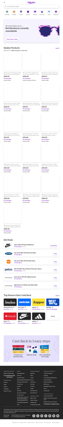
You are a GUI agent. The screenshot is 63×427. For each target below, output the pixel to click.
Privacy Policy (20, 395)
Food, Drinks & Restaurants (50, 377)
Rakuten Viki (15, 422)
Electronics (46, 384)
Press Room (20, 384)
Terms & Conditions (21, 392)
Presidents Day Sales (35, 404)
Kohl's (31, 375)
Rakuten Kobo (31, 422)
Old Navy (32, 384)
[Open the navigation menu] (4, 2)
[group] (12, 67)
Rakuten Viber (23, 422)
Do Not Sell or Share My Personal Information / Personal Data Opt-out (22, 398)
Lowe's (32, 377)
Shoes (45, 388)
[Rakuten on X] (45, 415)
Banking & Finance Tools (49, 386)
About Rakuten (55, 422)
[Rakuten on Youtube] (49, 415)
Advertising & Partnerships (23, 379)
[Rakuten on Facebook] (41, 415)
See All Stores (33, 392)
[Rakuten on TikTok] (37, 415)
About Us (19, 375)
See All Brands (33, 390)
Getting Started (20, 373)
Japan (5, 384)
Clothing (46, 375)
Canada (5, 382)
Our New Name (20, 377)
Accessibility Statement (22, 402)
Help (18, 404)
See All (57, 48)
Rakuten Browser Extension (50, 401)
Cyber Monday (33, 400)
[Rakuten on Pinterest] (53, 415)
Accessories (46, 390)
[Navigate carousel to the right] (59, 11)
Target (31, 388)
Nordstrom (33, 382)
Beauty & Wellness (48, 382)
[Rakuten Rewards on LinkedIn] (57, 415)
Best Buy (32, 373)
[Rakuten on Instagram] (33, 415)
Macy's (32, 379)
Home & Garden (47, 379)
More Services (47, 422)
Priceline (32, 386)
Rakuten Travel (39, 422)
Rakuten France (7, 391)
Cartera (5, 386)
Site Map (19, 390)
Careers (19, 386)
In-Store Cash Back (48, 396)
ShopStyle (6, 388)
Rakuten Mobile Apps (9, 373)
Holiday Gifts (33, 402)
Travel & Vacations (48, 373)
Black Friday (33, 398)
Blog (18, 388)
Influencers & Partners (22, 382)
